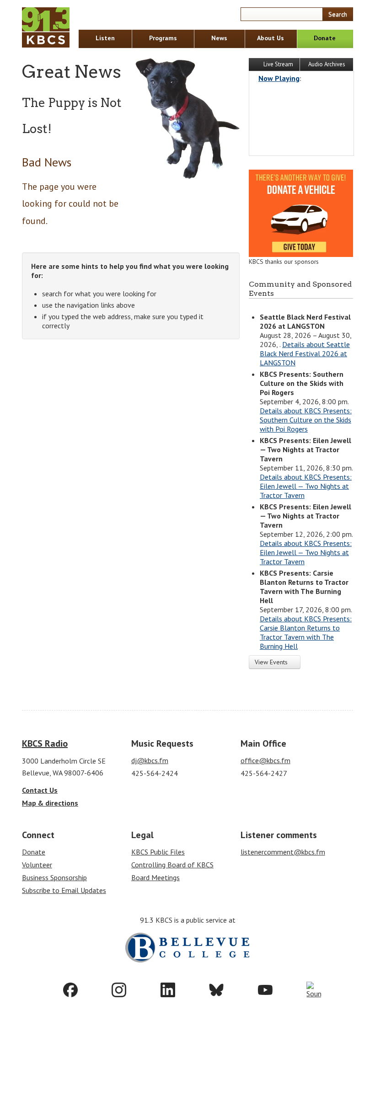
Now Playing (279, 78)
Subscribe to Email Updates (64, 890)
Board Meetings (155, 877)
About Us (270, 38)
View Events (272, 662)
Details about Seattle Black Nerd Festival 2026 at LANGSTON (305, 353)
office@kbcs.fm (265, 760)
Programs (163, 38)
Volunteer (37, 864)
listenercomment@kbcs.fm (283, 851)
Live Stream (277, 64)
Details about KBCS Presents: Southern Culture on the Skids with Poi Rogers (306, 419)
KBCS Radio (45, 743)
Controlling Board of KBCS (172, 864)
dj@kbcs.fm (149, 760)
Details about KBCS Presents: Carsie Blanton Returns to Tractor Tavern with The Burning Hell (306, 632)
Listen (105, 38)
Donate (325, 38)
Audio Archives (326, 64)
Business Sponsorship (54, 877)
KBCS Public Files (158, 851)
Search (337, 14)
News (219, 38)
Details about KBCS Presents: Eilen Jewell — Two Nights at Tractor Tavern (306, 486)
